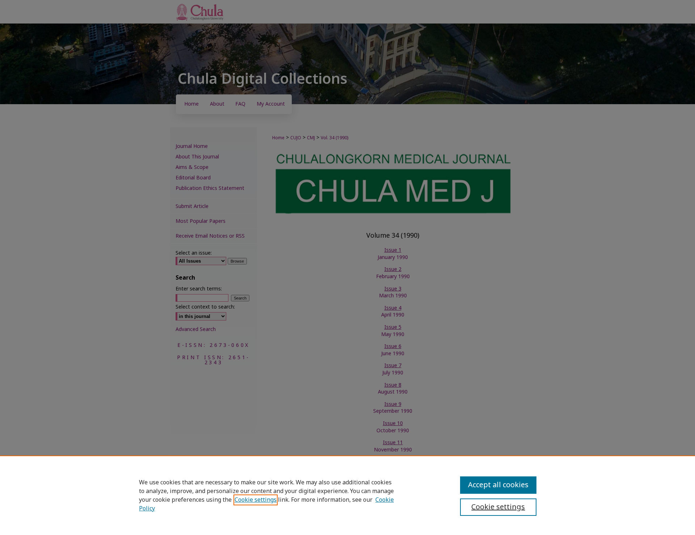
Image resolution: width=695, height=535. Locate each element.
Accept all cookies (498, 485)
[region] (347, 495)
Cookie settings (256, 500)
